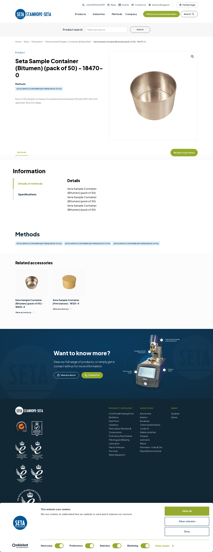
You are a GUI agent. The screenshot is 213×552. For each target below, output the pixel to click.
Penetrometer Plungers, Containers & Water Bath (68, 42)
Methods (21, 152)
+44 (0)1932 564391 (95, 5)
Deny (187, 531)
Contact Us (140, 5)
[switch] (89, 545)
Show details (162, 546)
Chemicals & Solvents (150, 425)
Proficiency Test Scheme (120, 436)
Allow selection (187, 521)
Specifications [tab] (27, 194)
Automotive (145, 414)
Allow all (187, 511)
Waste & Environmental (150, 451)
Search (187, 14)
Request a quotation (184, 152)
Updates (175, 414)
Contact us (94, 375)
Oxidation (113, 425)
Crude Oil (144, 428)
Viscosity (113, 451)
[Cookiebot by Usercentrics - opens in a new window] (20, 546)
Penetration (37, 42)
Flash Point (114, 421)
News (113, 5)
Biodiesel (144, 421)
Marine (143, 443)
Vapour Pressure (116, 447)
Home (18, 42)
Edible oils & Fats (148, 432)
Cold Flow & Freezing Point (121, 414)
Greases (144, 436)
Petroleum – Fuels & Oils (151, 447)
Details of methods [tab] (30, 183)
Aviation (144, 417)
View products (68, 375)
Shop (26, 42)
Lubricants (145, 440)
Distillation (114, 417)
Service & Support (160, 5)
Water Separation (117, 455)
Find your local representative (161, 14)
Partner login (189, 5)
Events (125, 5)
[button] (192, 56)
